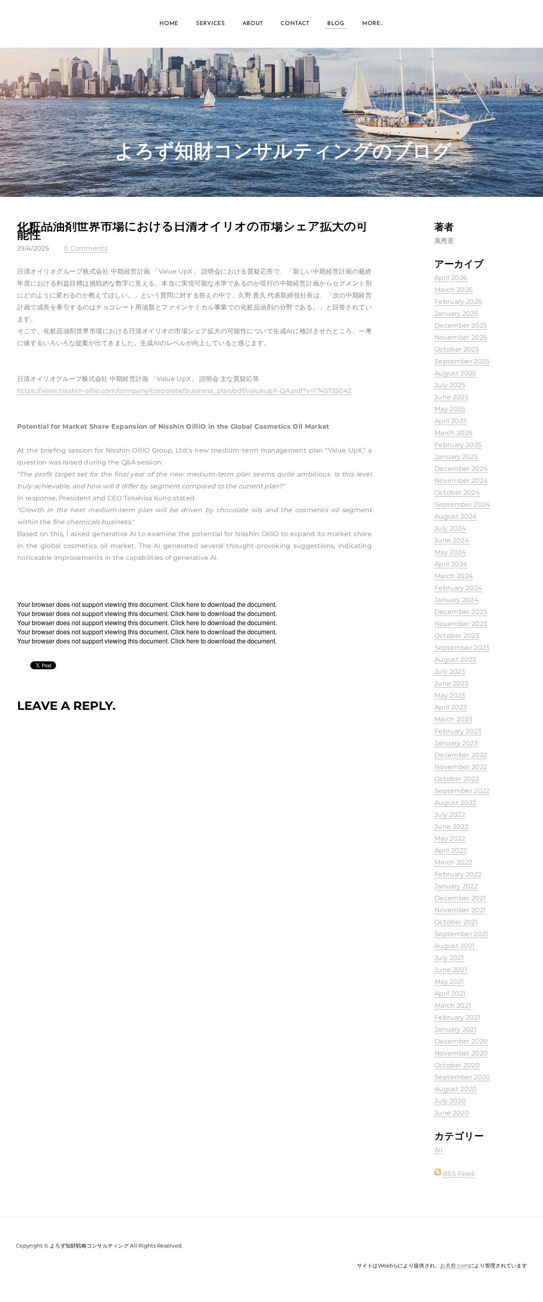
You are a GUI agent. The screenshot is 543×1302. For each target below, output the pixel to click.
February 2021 (457, 1017)
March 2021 (452, 1005)
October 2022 (456, 779)
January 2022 (456, 886)
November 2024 (461, 480)
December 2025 (460, 325)
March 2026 (453, 289)
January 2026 (456, 313)
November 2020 (461, 1053)
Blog (336, 24)
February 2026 (458, 301)
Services (210, 24)
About (253, 24)
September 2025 (461, 361)
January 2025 (456, 457)
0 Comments (86, 248)
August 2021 (454, 946)
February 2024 (458, 588)
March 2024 (453, 576)
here (192, 604)
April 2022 (450, 850)
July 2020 (450, 1101)
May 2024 (450, 552)
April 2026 (450, 278)
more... (373, 24)
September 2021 (461, 934)
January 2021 (455, 1029)
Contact (295, 24)
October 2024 (457, 492)
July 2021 (449, 958)
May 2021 (449, 981)
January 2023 (456, 743)
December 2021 (460, 898)
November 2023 (460, 624)
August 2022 (455, 802)
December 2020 (461, 1041)
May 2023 (449, 695)
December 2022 (460, 755)
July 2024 (450, 528)
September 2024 (462, 504)
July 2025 (449, 385)
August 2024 (455, 516)
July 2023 (449, 671)
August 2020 (455, 1089)
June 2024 (451, 540)
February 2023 (457, 731)
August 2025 (455, 373)
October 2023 (456, 635)
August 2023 (455, 659)
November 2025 (460, 337)
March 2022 (453, 862)
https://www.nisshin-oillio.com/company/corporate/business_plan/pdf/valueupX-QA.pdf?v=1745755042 (184, 390)
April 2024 (450, 564)
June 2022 (451, 826)
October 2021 (456, 922)
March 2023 (453, 719)
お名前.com (454, 1265)
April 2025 (450, 421)
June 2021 (450, 970)
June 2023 (451, 683)
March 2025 (453, 433)
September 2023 (461, 647)
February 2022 (457, 874)
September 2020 (462, 1077)
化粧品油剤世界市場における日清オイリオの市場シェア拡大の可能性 (192, 230)
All (438, 1150)
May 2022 (449, 838)
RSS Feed (459, 1174)
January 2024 (456, 600)
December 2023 (460, 612)
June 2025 (451, 397)
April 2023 (450, 707)
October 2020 (457, 1065)
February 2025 (457, 445)
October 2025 (456, 349)
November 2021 (460, 910)
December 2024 (461, 468)
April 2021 (449, 993)
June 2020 (451, 1113)
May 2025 (449, 409)
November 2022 (460, 767)
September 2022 (461, 791)
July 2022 (449, 814)
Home (168, 24)
